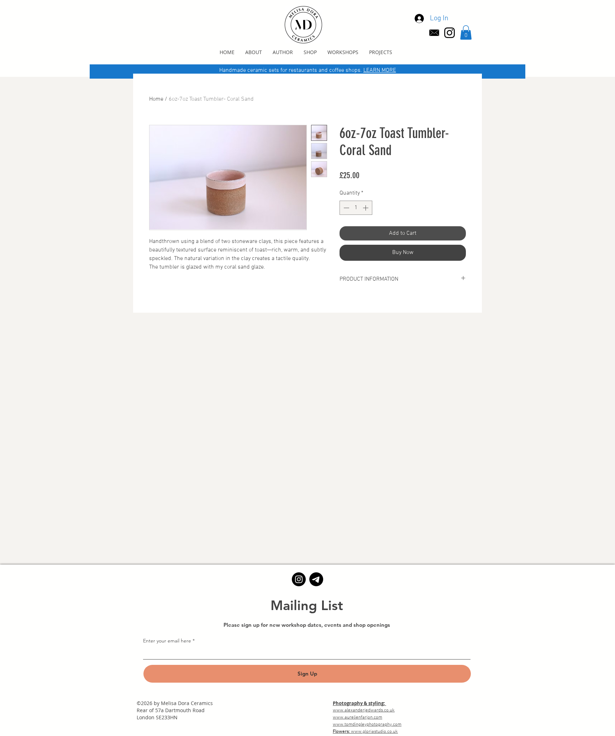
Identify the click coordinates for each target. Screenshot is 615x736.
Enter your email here (167, 640)
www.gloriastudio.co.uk (374, 732)
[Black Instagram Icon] (449, 33)
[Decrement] (346, 208)
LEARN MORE (379, 70)
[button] (466, 32)
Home (156, 99)
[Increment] (366, 208)
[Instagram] (299, 579)
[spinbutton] (356, 208)
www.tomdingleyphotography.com (367, 724)
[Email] (316, 579)
